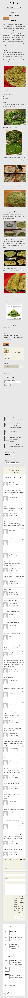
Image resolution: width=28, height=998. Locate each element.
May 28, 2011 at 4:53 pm (13, 605)
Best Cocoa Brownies (15, 975)
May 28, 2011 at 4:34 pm (13, 627)
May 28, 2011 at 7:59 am (13, 843)
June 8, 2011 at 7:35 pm (13, 484)
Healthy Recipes (18, 335)
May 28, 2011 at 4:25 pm (13, 638)
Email (6, 873)
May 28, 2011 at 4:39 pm (13, 616)
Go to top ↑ (22, 993)
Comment (7, 883)
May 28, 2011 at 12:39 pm (14, 750)
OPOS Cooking (13, 431)
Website (6, 878)
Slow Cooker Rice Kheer (15, 968)
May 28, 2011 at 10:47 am (13, 788)
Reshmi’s (16, 300)
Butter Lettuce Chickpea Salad (16, 444)
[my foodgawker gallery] (10, 985)
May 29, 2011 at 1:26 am (13, 532)
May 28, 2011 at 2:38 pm (13, 722)
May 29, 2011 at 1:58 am (13, 515)
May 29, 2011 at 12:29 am (13, 570)
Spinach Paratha (14, 15)
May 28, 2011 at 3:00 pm (13, 695)
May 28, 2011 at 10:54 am (13, 777)
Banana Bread (13, 418)
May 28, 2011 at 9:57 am (13, 803)
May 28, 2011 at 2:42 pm (13, 705)
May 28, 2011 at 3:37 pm (13, 671)
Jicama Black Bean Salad (15, 437)
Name (6, 868)
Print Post (6, 18)
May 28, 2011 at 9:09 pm (13, 583)
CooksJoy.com (18, 992)
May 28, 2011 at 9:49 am (13, 814)
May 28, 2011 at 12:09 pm (14, 762)
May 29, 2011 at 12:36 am (13, 555)
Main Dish (15, 337)
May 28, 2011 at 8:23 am (13, 826)
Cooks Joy (14, 3)
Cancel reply (22, 859)
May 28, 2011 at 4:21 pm (13, 654)
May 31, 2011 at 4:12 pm (13, 500)
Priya (8, 301)
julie (17, 859)
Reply (22, 481)
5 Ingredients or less (10, 335)
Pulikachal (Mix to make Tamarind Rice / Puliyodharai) (8, 356)
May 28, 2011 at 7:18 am (13, 854)
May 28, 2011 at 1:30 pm (13, 735)
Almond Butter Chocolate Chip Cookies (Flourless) (16, 424)
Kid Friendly (9, 337)
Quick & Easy (20, 337)
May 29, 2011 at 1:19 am (13, 542)
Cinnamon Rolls (13, 944)
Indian (5, 337)
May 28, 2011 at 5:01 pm (13, 594)
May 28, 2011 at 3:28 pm (13, 682)
